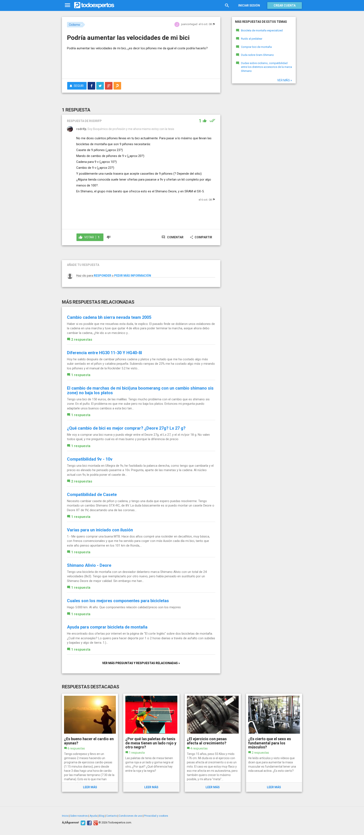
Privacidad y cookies (156, 815)
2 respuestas (81, 340)
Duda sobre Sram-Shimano (257, 54)
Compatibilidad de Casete (92, 494)
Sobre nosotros (79, 815)
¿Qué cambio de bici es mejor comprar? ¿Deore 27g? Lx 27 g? (126, 428)
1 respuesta (80, 375)
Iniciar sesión (249, 5)
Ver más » (284, 80)
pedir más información (132, 275)
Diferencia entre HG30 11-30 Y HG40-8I (104, 352)
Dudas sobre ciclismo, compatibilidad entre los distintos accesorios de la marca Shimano (266, 67)
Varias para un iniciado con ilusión (100, 529)
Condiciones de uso (130, 815)
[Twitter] (82, 822)
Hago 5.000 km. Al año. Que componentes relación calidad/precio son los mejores (124, 607)
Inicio (65, 815)
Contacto (111, 815)
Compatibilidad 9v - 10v (89, 459)
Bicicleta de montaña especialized (262, 30)
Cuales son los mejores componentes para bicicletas (118, 600)
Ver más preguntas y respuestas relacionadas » (141, 663)
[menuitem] (91, 86)
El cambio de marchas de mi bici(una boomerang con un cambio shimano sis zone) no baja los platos (140, 390)
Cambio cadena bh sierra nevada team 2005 (109, 317)
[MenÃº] (67, 5)
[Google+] (95, 822)
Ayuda (93, 815)
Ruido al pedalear (251, 38)
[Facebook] (89, 822)
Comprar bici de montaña (256, 46)
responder (102, 275)
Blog (101, 815)
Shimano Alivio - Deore (89, 565)
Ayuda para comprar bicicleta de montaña (107, 627)
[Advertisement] (141, 63)
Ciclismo (74, 24)
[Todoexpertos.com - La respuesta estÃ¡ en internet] (94, 5)
